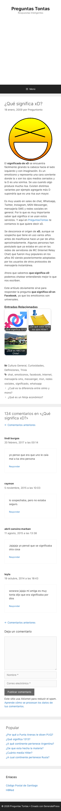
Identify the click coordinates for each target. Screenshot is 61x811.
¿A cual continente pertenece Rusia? (27, 757)
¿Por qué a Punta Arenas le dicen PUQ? (29, 734)
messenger (31, 379)
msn (41, 379)
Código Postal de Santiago (22, 785)
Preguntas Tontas (30, 8)
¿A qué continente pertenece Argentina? (30, 743)
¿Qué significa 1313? (18, 739)
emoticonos (21, 374)
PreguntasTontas (38, 220)
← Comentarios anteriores (19, 425)
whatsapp (36, 383)
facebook (35, 374)
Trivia (23, 370)
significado (22, 383)
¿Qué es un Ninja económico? (25, 397)
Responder (14, 466)
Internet (47, 374)
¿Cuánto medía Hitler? (19, 752)
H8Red (10, 790)
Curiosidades (36, 365)
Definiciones (11, 370)
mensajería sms (13, 379)
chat (10, 374)
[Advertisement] (30, 52)
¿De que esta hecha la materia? (25, 748)
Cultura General (17, 365)
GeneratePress (52, 806)
